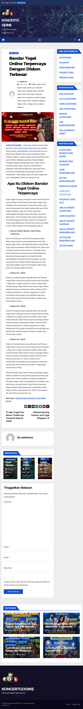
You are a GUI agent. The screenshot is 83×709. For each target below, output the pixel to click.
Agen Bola (49, 645)
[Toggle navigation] (40, 40)
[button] (75, 40)
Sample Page (76, 704)
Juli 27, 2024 (51, 630)
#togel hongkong (38, 101)
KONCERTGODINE (14, 145)
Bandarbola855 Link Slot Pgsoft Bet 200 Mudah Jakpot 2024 (20, 626)
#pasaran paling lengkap (36, 97)
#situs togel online (24, 101)
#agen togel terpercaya (26, 88)
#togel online (22, 104)
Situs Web (8, 568)
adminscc (23, 82)
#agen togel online (38, 84)
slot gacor (49, 621)
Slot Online (9, 621)
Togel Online (14, 53)
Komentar (8, 502)
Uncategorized (10, 459)
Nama (7, 547)
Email (6, 557)
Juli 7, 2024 (51, 654)
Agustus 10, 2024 (13, 630)
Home (68, 704)
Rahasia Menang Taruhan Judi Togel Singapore (40, 415)
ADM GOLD (26, 630)
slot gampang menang (13, 638)
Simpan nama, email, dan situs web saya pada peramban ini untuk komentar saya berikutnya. (27, 583)
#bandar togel (31, 91)
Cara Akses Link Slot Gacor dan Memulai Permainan (18, 650)
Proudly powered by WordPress (12, 703)
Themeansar (5, 705)
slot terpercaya (11, 641)
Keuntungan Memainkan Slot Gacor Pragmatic (61, 625)
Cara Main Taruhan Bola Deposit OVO (60, 649)
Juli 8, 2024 (11, 654)
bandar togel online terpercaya (29, 148)
